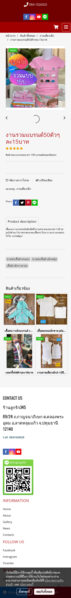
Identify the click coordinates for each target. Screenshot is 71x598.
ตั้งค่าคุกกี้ (24, 591)
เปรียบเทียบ (45, 180)
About (7, 515)
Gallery (7, 522)
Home (7, 509)
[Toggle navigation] (66, 27)
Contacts (8, 535)
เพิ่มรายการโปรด (18, 180)
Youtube (8, 563)
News (6, 528)
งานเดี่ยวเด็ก (23, 189)
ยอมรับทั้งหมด (44, 591)
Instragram (10, 556)
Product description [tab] (22, 221)
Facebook (9, 550)
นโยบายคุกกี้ (26, 584)
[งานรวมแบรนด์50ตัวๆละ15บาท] (35, 78)
